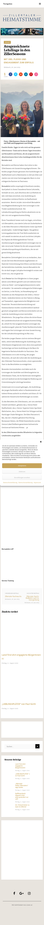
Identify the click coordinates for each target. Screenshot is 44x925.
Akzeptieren (22, 466)
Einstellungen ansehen (22, 477)
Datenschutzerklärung (10, 483)
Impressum (37, 483)
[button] (41, 442)
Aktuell (7, 42)
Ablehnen (22, 471)
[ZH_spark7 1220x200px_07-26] (22, 31)
